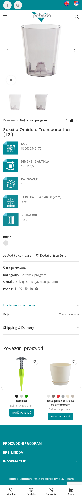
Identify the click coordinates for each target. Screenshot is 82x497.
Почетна (9, 120)
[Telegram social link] (36, 289)
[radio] (5, 243)
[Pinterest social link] (26, 289)
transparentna (50, 282)
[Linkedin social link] (31, 289)
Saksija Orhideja (27, 282)
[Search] (77, 17)
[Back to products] (71, 120)
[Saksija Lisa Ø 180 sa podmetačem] (60, 374)
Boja (6, 237)
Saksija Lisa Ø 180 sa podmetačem (60, 403)
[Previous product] (66, 120)
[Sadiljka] (21, 374)
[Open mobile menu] (5, 17)
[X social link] (20, 289)
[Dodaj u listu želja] (34, 361)
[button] (7, 50)
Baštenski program (34, 120)
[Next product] (76, 120)
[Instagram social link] (18, 5)
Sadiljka (21, 401)
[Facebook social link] (7, 5)
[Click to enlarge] (11, 80)
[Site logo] (41, 16)
